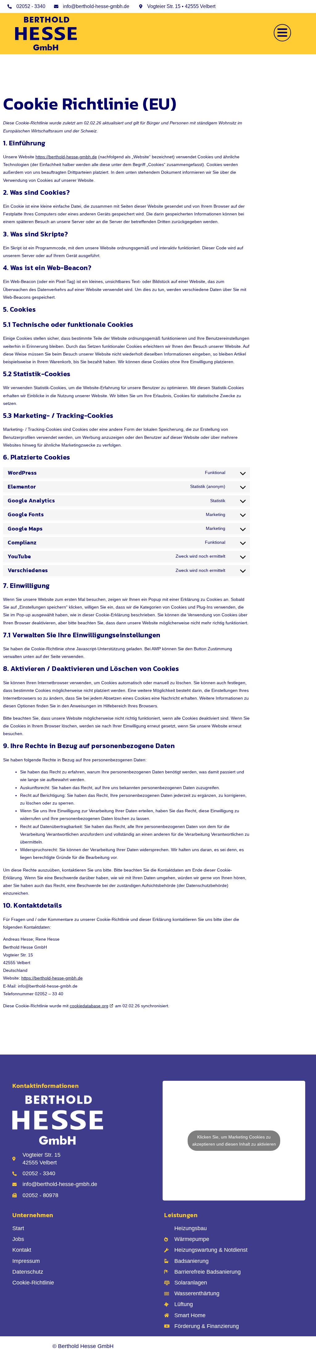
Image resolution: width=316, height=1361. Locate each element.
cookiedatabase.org (89, 1005)
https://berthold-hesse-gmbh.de (66, 156)
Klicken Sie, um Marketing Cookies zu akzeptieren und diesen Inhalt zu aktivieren (234, 1140)
